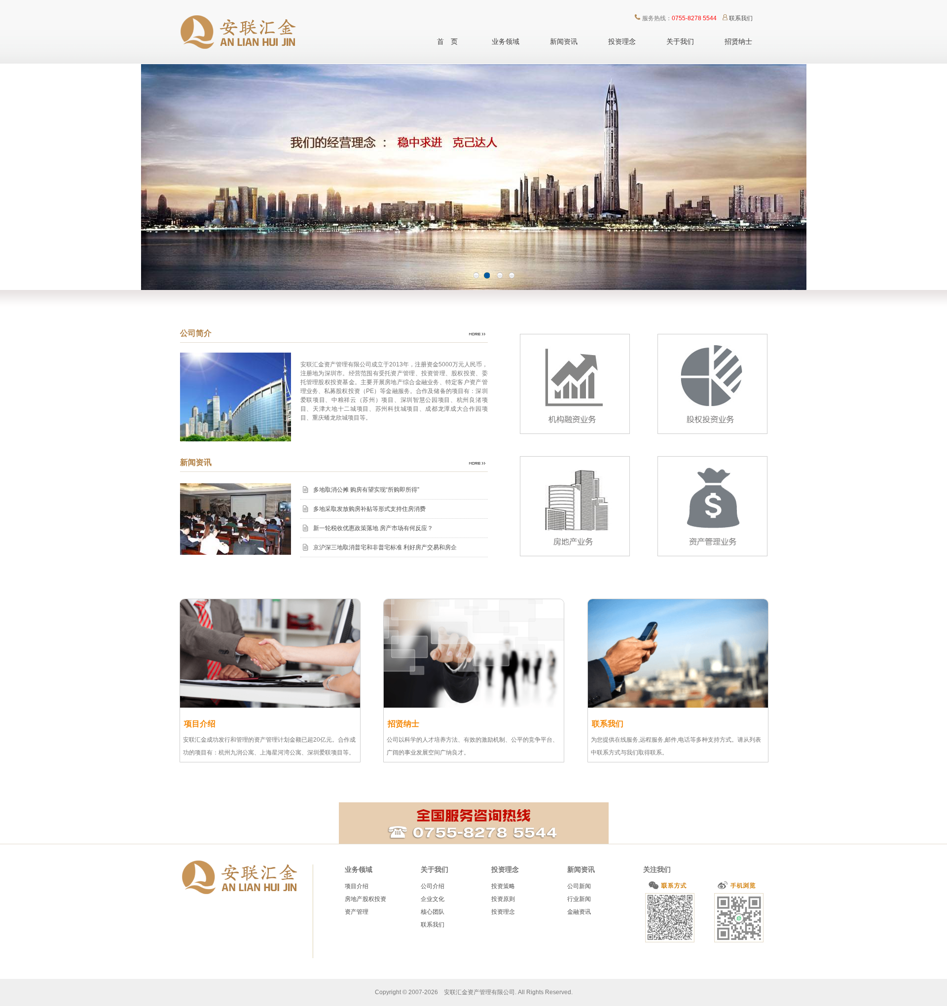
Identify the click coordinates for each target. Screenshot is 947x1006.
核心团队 (432, 911)
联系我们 (741, 18)
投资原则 (503, 899)
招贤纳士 (738, 41)
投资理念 (622, 41)
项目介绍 (356, 886)
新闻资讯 (564, 41)
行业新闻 (579, 899)
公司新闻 (579, 886)
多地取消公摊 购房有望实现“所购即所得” (366, 489)
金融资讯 (579, 911)
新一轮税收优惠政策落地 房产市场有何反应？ (373, 528)
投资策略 (503, 886)
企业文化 (432, 899)
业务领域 (505, 41)
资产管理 (356, 911)
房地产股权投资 (365, 899)
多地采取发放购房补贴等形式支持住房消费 (369, 508)
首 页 (447, 41)
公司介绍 (432, 886)
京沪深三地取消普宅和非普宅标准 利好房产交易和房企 (385, 547)
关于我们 (680, 41)
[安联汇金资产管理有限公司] (241, 62)
